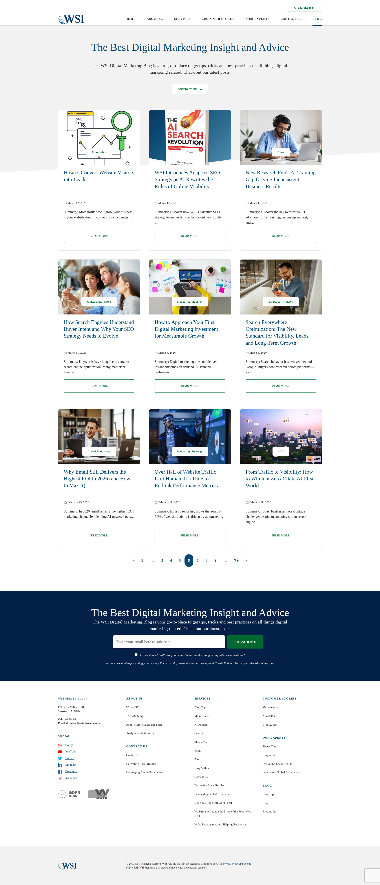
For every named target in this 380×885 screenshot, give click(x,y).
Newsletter (200, 724)
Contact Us (132, 755)
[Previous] (134, 560)
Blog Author (201, 768)
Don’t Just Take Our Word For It (213, 802)
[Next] (246, 560)
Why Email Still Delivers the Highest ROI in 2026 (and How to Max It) (97, 478)
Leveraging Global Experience (144, 772)
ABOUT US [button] (155, 18)
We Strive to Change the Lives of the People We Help (222, 814)
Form (197, 750)
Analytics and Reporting (140, 733)
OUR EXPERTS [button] (257, 18)
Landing (199, 733)
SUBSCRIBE (245, 642)
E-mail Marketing (99, 451)
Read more (99, 236)
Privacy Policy (230, 863)
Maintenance (202, 716)
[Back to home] (71, 18)
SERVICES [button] (182, 18)
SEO (281, 451)
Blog (197, 759)
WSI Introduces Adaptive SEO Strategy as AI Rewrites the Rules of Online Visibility (187, 179)
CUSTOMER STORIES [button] (219, 18)
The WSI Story (135, 716)
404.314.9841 (306, 8)
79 (236, 560)
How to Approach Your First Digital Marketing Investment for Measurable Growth (186, 329)
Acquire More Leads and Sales (144, 724)
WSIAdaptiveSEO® (99, 301)
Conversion (99, 152)
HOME (131, 18)
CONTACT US (291, 18)
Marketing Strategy (190, 301)
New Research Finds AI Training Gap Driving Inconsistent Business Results (281, 179)
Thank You (201, 742)
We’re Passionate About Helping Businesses (220, 824)
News (190, 152)
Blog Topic (201, 707)
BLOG (317, 18)
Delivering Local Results (141, 763)
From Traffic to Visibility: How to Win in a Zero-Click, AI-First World (280, 478)
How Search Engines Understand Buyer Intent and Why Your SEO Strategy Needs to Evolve (99, 329)
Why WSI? (132, 707)
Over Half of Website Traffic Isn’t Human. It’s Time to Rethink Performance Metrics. (187, 478)
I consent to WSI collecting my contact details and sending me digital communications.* (192, 655)
